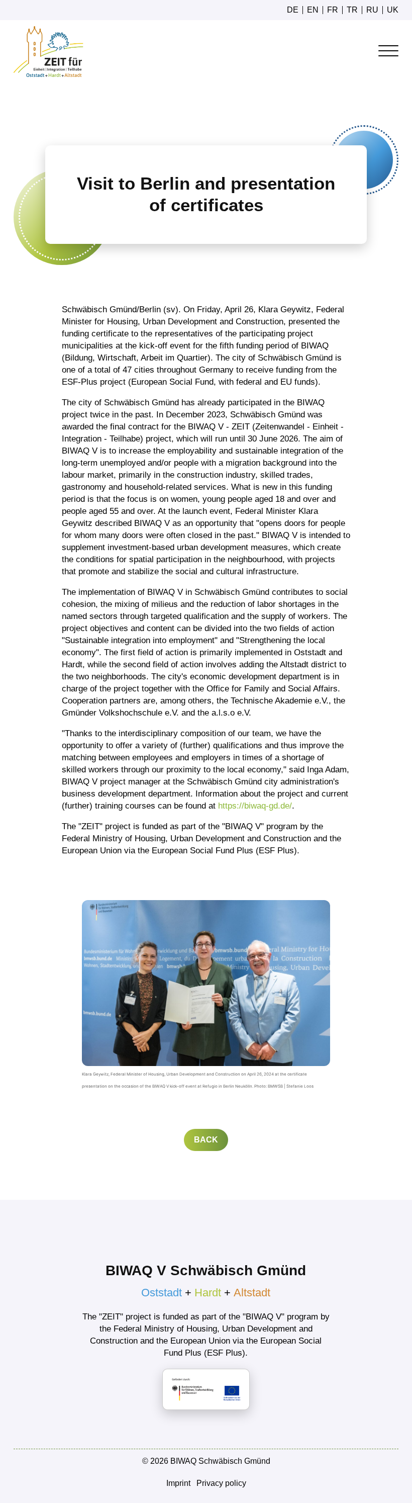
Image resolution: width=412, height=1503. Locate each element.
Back (206, 1139)
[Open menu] (388, 51)
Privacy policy (221, 1483)
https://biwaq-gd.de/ (255, 806)
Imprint (178, 1483)
